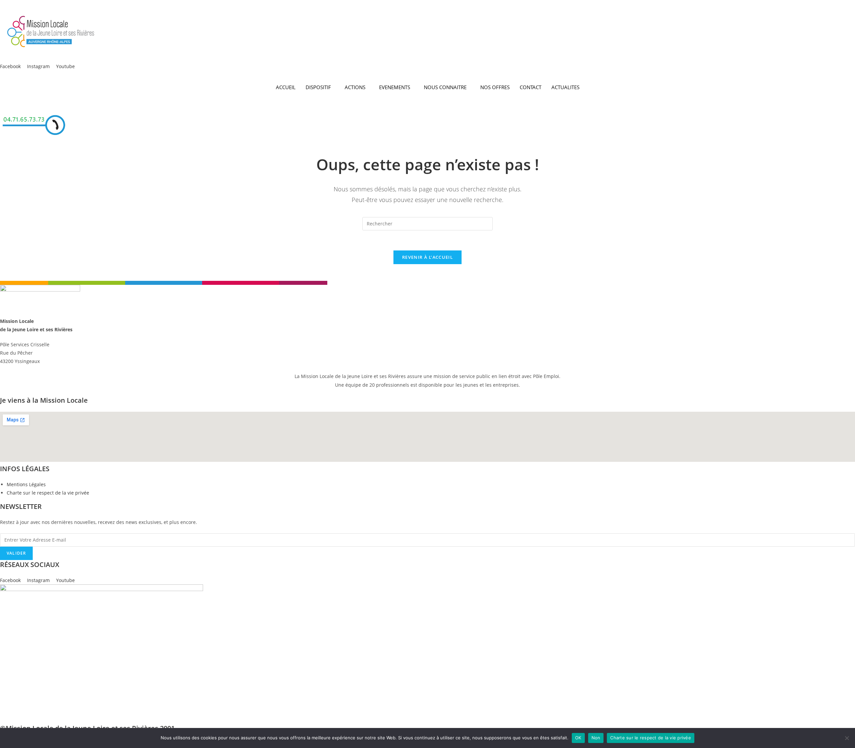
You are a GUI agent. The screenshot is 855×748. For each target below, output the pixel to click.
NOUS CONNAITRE (445, 87)
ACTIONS (355, 87)
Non (596, 737)
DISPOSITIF (318, 87)
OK (578, 737)
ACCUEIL (286, 87)
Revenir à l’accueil (427, 257)
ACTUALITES (565, 87)
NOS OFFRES (495, 87)
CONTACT (530, 87)
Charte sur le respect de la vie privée (650, 737)
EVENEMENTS (394, 87)
